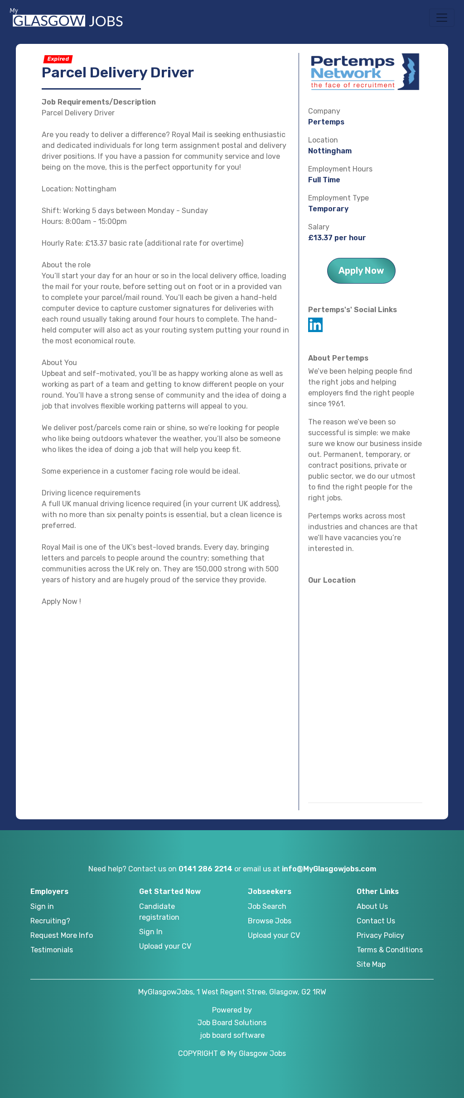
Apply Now (361, 270)
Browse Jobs (269, 921)
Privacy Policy (380, 935)
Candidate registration (159, 912)
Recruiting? (50, 921)
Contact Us (376, 921)
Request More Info (61, 935)
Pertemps (326, 122)
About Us (372, 906)
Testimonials (51, 950)
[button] (441, 18)
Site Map (371, 964)
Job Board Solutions (232, 1022)
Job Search (267, 906)
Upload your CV (165, 946)
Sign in (42, 906)
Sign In (151, 931)
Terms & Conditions (390, 950)
